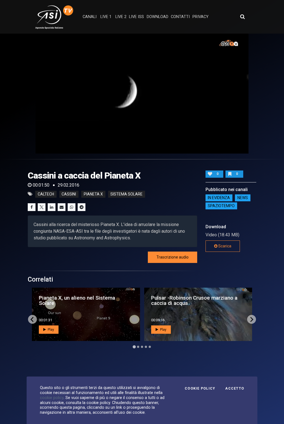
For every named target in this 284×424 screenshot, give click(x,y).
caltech (46, 194)
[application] (142, 94)
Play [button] (50, 330)
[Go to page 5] (150, 347)
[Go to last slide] (32, 319)
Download (157, 16)
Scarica (224, 246)
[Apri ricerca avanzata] (242, 16)
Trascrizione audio (172, 257)
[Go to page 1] (134, 346)
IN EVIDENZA (219, 198)
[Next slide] (251, 319)
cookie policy (52, 397)
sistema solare (126, 194)
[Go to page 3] (142, 347)
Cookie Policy (200, 388)
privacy (200, 16)
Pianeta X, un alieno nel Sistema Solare (77, 300)
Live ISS (136, 16)
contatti (180, 16)
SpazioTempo (221, 206)
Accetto (234, 388)
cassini (69, 194)
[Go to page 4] (146, 347)
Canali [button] (90, 16)
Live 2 (120, 16)
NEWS (242, 198)
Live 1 (105, 16)
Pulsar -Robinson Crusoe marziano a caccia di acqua (194, 300)
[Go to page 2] (138, 347)
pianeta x (93, 194)
